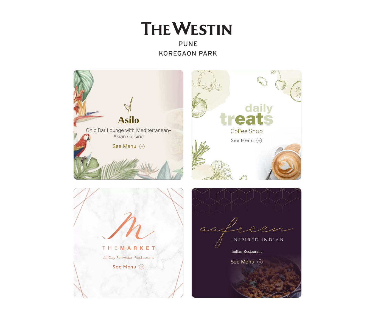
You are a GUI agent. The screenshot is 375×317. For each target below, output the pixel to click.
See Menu (124, 146)
